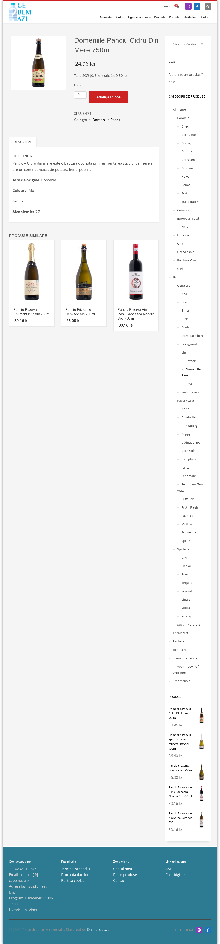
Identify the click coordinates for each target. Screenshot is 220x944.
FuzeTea (187, 516)
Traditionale (181, 681)
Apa (184, 294)
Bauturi (178, 277)
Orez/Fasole (185, 252)
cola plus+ (189, 459)
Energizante (190, 344)
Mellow (187, 524)
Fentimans (189, 476)
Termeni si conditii (76, 868)
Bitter (185, 310)
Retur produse (125, 874)
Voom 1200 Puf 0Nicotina (186, 669)
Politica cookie (72, 880)
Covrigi (186, 143)
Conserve (184, 210)
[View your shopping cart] (178, 6)
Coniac (186, 327)
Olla (180, 243)
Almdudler (189, 417)
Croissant (188, 160)
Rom (185, 574)
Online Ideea (97, 929)
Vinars (186, 599)
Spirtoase (184, 549)
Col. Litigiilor (175, 874)
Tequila (187, 583)
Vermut (187, 591)
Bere (185, 302)
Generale (183, 285)
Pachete (178, 641)
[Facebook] (197, 6)
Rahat (186, 185)
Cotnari (191, 361)
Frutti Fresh (190, 507)
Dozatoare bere (193, 336)
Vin (184, 352)
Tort (184, 193)
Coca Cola (189, 451)
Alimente (179, 109)
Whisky (187, 616)
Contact (119, 880)
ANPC (169, 868)
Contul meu (122, 868)
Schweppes (190, 532)
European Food (188, 218)
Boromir (183, 118)
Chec (185, 126)
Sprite (186, 541)
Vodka (186, 608)
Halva (185, 176)
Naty (185, 227)
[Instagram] (188, 6)
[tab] (23, 142)
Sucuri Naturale (188, 624)
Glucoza (187, 168)
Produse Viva (186, 260)
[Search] (202, 44)
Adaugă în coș (108, 97)
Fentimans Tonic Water (191, 487)
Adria (185, 409)
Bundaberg (190, 426)
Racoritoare (185, 400)
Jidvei (190, 384)
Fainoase (183, 235)
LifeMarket (180, 633)
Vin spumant (191, 392)
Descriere (23, 142)
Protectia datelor (75, 874)
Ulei (180, 269)
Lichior (186, 566)
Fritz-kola (188, 499)
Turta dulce (190, 202)
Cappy (186, 434)
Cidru (185, 319)
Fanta (185, 467)
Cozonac (188, 151)
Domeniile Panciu (106, 119)
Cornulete (189, 135)
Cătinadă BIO (191, 442)
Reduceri (179, 650)
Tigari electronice (185, 658)
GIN (184, 557)
